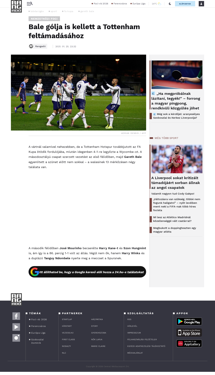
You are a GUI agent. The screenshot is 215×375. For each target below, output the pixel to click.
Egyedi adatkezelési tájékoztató (146, 346)
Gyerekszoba (98, 333)
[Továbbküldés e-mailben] (14, 153)
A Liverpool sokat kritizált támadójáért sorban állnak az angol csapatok (175, 183)
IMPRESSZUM (134, 333)
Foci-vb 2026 (101, 3)
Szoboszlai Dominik (37, 341)
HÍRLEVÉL (132, 326)
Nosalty (66, 346)
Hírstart (67, 326)
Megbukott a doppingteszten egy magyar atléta (174, 229)
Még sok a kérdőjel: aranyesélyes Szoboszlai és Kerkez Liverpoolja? (176, 115)
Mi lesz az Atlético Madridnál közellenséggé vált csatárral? (172, 219)
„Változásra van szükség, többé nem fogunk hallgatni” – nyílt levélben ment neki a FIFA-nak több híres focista (176, 205)
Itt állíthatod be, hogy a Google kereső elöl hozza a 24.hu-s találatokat (91, 272)
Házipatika (97, 319)
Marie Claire (98, 346)
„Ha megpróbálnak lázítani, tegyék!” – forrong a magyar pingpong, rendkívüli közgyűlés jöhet (175, 100)
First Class (68, 339)
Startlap (67, 319)
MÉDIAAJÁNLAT (135, 353)
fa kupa (68, 11)
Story (94, 326)
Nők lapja (96, 339)
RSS (129, 319)
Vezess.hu (68, 333)
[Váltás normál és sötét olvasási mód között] (170, 4)
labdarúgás (37, 11)
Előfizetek (185, 4)
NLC (64, 353)
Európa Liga (139, 3)
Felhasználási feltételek (142, 339)
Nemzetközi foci (44, 18)
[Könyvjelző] (14, 163)
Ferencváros (120, 3)
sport (54, 11)
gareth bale (87, 11)
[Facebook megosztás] (14, 144)
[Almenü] (29, 4)
